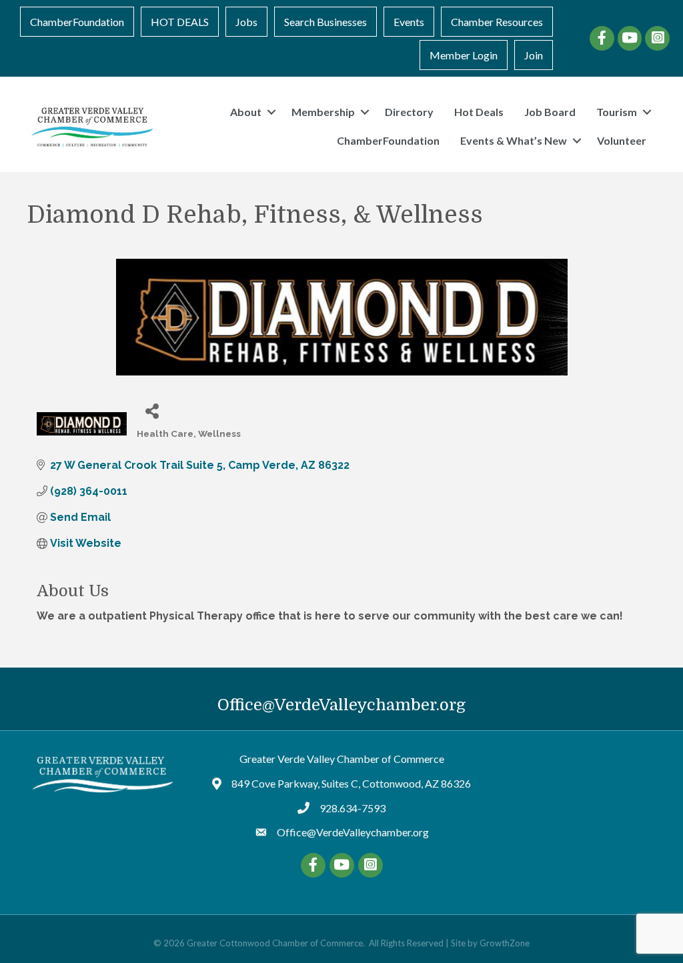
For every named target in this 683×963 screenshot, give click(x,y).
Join (533, 55)
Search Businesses (325, 21)
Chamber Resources (497, 21)
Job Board (550, 111)
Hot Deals (479, 111)
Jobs (246, 21)
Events (409, 21)
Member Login (464, 55)
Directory (409, 111)
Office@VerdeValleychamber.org (341, 705)
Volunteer (621, 140)
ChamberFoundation (77, 21)
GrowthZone (505, 943)
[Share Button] (152, 410)
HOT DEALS (180, 21)
